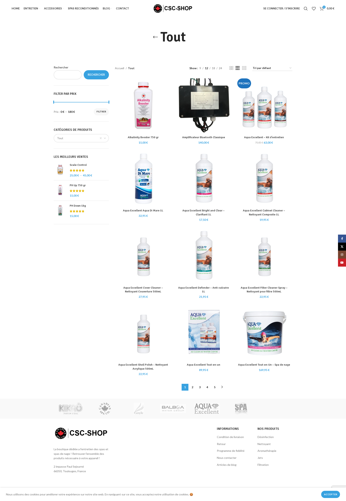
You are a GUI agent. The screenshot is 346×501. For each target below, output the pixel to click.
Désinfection (265, 437)
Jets (260, 457)
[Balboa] (173, 409)
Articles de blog (226, 464)
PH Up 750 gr (78, 185)
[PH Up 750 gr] (60, 190)
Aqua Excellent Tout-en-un (203, 364)
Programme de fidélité (230, 450)
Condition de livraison (230, 437)
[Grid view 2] (231, 68)
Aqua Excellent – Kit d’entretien (264, 137)
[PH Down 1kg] (60, 211)
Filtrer (101, 111)
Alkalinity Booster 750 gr (143, 137)
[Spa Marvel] (241, 409)
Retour (221, 444)
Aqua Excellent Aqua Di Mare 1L (143, 210)
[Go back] (155, 37)
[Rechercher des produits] (306, 9)
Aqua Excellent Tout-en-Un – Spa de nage (264, 364)
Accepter (330, 494)
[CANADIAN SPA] (105, 409)
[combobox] (81, 138)
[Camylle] (139, 409)
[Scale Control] (60, 170)
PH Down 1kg (78, 205)
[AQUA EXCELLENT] (207, 409)
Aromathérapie (266, 450)
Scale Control (78, 165)
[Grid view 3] (237, 68)
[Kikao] (71, 409)
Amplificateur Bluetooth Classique (203, 137)
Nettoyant (264, 444)
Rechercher (61, 67)
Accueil (120, 68)
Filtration (263, 464)
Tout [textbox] (60, 138)
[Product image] (143, 105)
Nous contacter (226, 457)
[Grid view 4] (244, 68)
